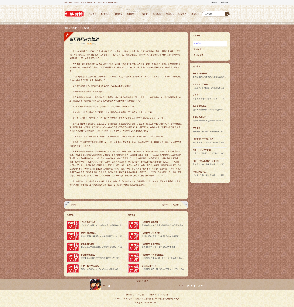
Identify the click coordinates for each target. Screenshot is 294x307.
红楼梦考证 (198, 55)
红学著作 (182, 14)
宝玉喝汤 (196, 128)
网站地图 (141, 295)
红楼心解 (85, 28)
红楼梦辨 (197, 49)
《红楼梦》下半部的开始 (171, 205)
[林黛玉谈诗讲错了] (73, 258)
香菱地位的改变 (87, 244)
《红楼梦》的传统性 (150, 222)
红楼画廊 (157, 14)
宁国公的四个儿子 (149, 266)
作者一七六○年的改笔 (90, 266)
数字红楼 (195, 14)
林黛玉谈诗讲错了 (88, 255)
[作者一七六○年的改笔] (73, 269)
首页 (66, 28)
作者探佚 (144, 14)
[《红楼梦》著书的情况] (133, 247)
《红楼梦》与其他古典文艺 (153, 255)
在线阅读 (118, 14)
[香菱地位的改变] (73, 247)
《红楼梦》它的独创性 (151, 233)
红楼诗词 (131, 14)
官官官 (73, 205)
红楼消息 (105, 14)
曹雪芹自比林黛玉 (88, 233)
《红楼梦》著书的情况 (151, 244)
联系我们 (164, 295)
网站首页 (92, 14)
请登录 (214, 2)
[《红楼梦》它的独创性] (133, 236)
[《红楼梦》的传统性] (133, 225)
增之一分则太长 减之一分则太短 (206, 161)
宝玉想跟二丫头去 (88, 222)
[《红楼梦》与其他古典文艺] (133, 258)
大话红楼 (170, 14)
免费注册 (224, 2)
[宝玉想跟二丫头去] (73, 225)
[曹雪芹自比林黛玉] (73, 236)
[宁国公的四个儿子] (133, 269)
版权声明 (152, 295)
